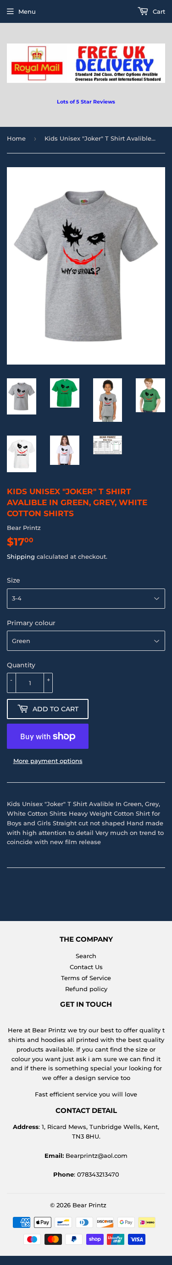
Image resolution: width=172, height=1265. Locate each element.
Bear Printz (89, 1205)
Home (16, 138)
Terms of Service (86, 977)
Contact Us (86, 967)
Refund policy (86, 988)
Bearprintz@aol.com (97, 1155)
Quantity (21, 665)
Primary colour (31, 623)
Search (86, 956)
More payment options (48, 760)
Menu (27, 11)
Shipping (21, 556)
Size (13, 580)
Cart (158, 11)
